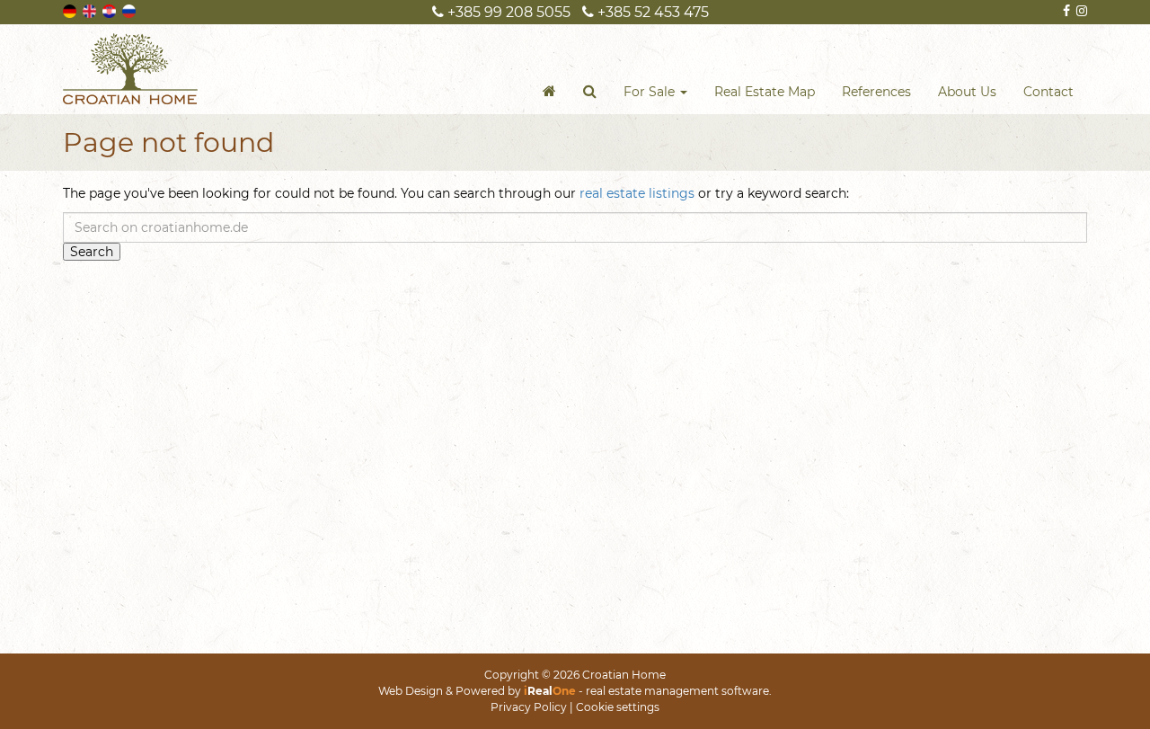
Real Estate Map (764, 92)
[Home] (549, 91)
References (876, 92)
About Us (967, 92)
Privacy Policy (529, 707)
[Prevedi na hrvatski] (110, 10)
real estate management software (677, 691)
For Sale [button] (651, 92)
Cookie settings (617, 707)
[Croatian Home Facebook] (1065, 11)
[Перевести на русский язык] (130, 10)
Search (91, 252)
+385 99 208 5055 (507, 12)
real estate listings (636, 193)
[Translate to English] (91, 10)
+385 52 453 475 (651, 12)
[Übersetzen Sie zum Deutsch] (71, 10)
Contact (1048, 92)
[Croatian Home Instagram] (1080, 11)
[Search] (590, 91)
